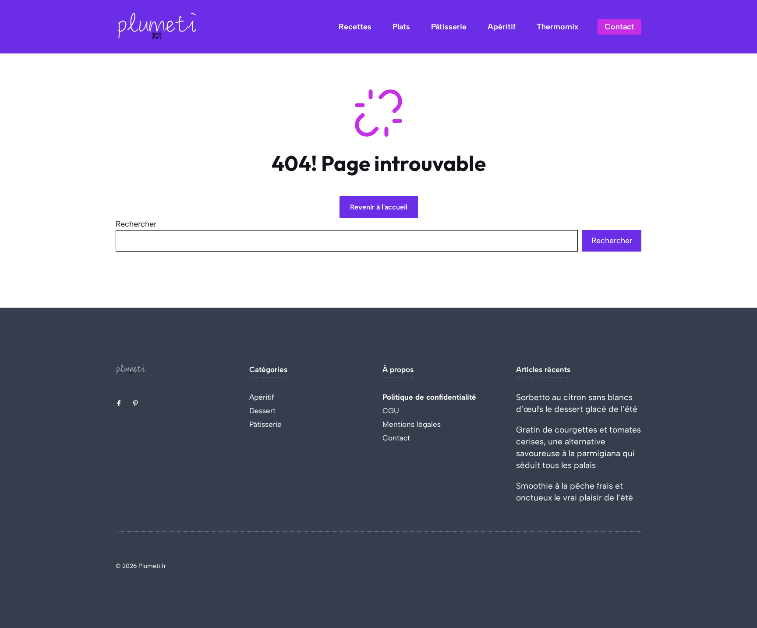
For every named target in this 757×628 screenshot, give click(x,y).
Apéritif (502, 27)
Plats (401, 27)
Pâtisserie (449, 27)
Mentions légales (411, 424)
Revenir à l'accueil (378, 207)
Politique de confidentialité (429, 397)
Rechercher (136, 224)
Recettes (355, 27)
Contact (619, 27)
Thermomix (557, 27)
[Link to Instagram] (135, 403)
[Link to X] (119, 403)
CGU (390, 410)
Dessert (262, 410)
